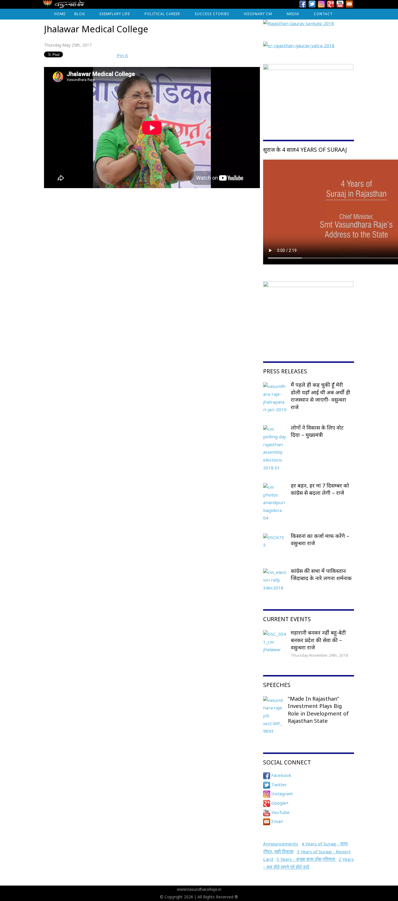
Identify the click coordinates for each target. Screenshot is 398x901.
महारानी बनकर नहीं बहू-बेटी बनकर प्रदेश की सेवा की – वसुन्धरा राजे (318, 640)
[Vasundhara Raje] (63, 5)
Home (60, 13)
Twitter (278, 784)
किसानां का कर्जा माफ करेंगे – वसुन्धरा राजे (320, 539)
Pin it (122, 55)
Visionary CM (258, 13)
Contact (323, 13)
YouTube (280, 812)
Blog (79, 13)
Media (293, 13)
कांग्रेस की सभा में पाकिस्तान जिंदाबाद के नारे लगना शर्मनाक (321, 574)
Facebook (280, 775)
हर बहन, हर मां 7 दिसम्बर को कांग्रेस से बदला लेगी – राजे (320, 489)
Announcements (280, 844)
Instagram (281, 793)
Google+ (279, 803)
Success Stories (212, 13)
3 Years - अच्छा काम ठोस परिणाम (306, 859)
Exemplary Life (115, 13)
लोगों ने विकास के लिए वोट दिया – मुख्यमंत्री (317, 431)
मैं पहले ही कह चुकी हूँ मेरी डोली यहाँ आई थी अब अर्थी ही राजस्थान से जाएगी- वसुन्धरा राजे (320, 396)
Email (276, 821)
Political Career (162, 13)
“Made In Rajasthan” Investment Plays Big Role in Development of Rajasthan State (318, 710)
